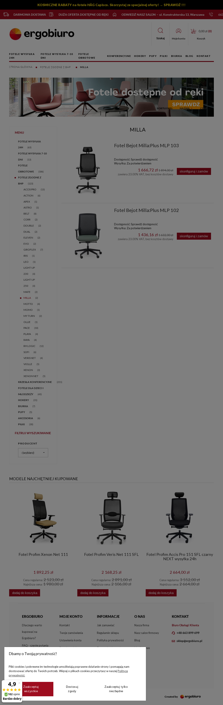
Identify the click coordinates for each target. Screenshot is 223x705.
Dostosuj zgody (72, 689)
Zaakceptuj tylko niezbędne (116, 689)
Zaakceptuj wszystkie (31, 689)
